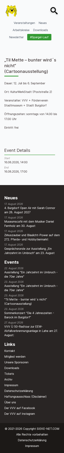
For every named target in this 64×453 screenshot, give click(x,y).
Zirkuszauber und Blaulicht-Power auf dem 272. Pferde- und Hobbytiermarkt (32, 237)
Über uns (10, 402)
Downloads (11, 368)
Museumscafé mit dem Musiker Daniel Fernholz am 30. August (29, 224)
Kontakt (9, 351)
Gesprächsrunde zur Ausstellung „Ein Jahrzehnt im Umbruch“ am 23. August (29, 251)
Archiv (8, 379)
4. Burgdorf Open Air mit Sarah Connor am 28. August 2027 (29, 210)
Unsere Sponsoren (16, 362)
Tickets (9, 373)
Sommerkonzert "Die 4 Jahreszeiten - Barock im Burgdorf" (29, 315)
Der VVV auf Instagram (19, 413)
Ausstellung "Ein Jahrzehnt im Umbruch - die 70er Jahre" (31, 274)
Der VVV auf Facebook (19, 408)
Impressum (11, 385)
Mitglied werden (14, 356)
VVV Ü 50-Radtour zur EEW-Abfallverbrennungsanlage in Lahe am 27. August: (31, 331)
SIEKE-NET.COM (48, 428)
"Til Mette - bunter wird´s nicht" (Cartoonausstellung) (25, 301)
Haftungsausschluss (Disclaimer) (25, 396)
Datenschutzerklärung (18, 391)
